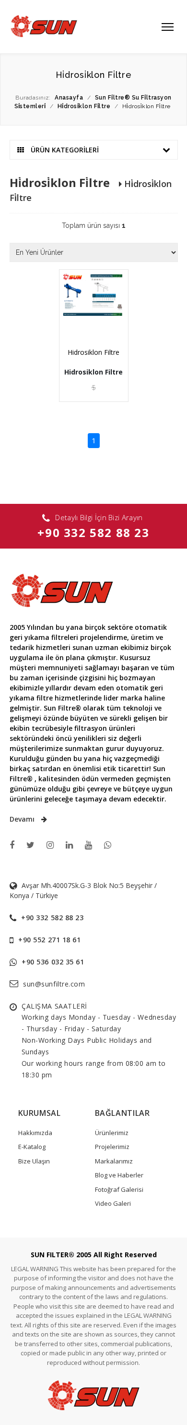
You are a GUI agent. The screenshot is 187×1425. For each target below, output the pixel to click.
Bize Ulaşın (34, 1161)
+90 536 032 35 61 (53, 961)
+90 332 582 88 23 (93, 532)
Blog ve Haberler (119, 1175)
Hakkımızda (35, 1132)
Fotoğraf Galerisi (119, 1189)
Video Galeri (113, 1203)
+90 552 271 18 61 (49, 939)
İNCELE (97, 320)
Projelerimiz (112, 1146)
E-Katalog (32, 1146)
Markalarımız (114, 1161)
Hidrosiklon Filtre (93, 352)
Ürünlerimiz (112, 1132)
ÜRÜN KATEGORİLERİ (64, 149)
